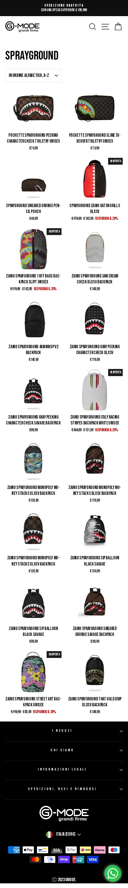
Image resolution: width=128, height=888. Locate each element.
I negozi (62, 730)
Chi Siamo (62, 750)
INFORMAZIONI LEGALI (62, 769)
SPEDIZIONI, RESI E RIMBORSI (62, 789)
